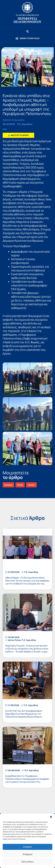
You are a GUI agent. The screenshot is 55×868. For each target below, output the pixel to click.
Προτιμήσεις (27, 861)
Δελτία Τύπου (14, 640)
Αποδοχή (27, 846)
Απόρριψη (27, 854)
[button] (51, 816)
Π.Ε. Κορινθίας (24, 124)
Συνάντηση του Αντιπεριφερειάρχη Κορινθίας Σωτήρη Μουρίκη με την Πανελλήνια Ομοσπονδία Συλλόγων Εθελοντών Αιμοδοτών (23, 715)
